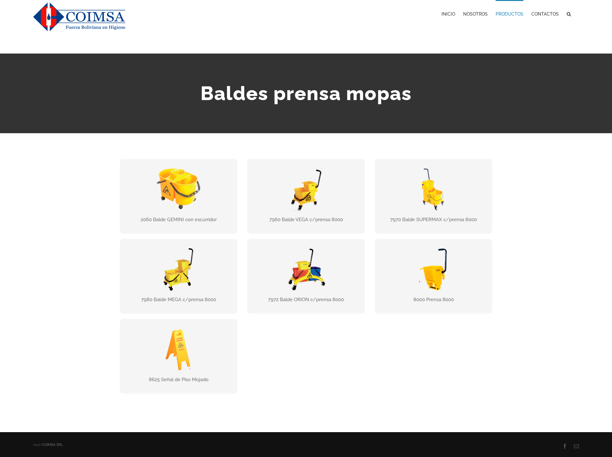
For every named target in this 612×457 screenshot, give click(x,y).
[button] (569, 13)
